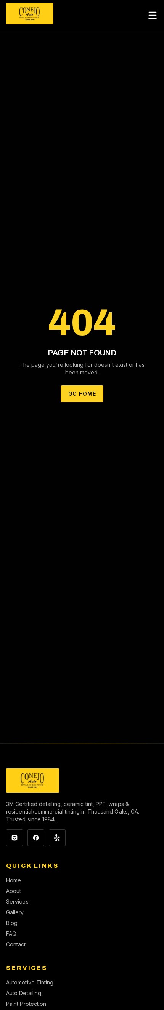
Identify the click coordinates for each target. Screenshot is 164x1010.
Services (17, 901)
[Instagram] (14, 837)
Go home (82, 393)
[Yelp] (57, 837)
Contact (16, 944)
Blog (12, 923)
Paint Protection (26, 1003)
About (13, 891)
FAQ (11, 933)
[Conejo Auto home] (32, 780)
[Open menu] (152, 15)
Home (13, 880)
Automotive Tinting (29, 982)
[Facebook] (35, 837)
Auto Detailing (23, 993)
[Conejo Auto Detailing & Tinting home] (29, 15)
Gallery (15, 912)
